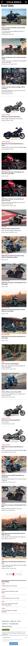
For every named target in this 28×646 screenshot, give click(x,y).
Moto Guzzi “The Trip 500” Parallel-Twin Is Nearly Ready (10, 604)
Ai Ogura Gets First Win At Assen (9, 585)
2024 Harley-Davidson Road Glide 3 (11, 420)
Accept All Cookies (13, 643)
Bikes (3, 55)
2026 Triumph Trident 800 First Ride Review (10, 592)
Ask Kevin (4, 226)
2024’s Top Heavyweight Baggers (10, 363)
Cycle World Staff (6, 423)
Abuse (19, 621)
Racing (3, 85)
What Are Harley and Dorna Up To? (11, 228)
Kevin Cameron (5, 232)
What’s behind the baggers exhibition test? (11, 230)
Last (21, 574)
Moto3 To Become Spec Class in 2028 (10, 598)
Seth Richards (5, 538)
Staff (4, 93)
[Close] (25, 637)
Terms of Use (13, 621)
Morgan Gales (5, 34)
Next (18, 574)
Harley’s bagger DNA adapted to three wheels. (12, 118)
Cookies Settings (6, 629)
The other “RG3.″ (5, 422)
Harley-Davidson (6, 114)
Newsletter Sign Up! (7, 626)
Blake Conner (5, 482)
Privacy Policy (5, 621)
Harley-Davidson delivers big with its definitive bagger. (14, 147)
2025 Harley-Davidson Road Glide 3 (11, 116)
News (3, 390)
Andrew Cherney (6, 64)
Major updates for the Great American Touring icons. (14, 536)
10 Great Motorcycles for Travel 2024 (11, 392)
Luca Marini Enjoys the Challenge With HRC (9, 611)
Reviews (4, 25)
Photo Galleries (6, 170)
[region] (14, 640)
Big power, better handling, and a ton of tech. (12, 508)
